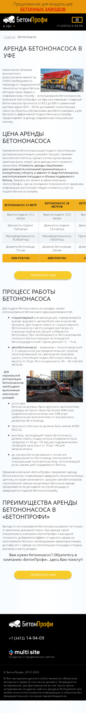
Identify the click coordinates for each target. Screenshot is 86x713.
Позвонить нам (43, 275)
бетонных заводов (43, 9)
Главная (9, 37)
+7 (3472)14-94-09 (69, 25)
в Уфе (7, 26)
